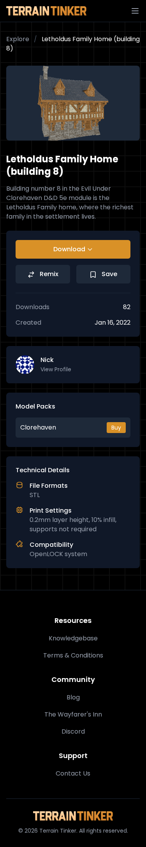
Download (69, 249)
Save (108, 274)
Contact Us (73, 773)
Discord (73, 731)
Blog (73, 697)
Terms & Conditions (73, 655)
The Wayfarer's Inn (73, 714)
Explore (17, 39)
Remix (48, 274)
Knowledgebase (73, 638)
